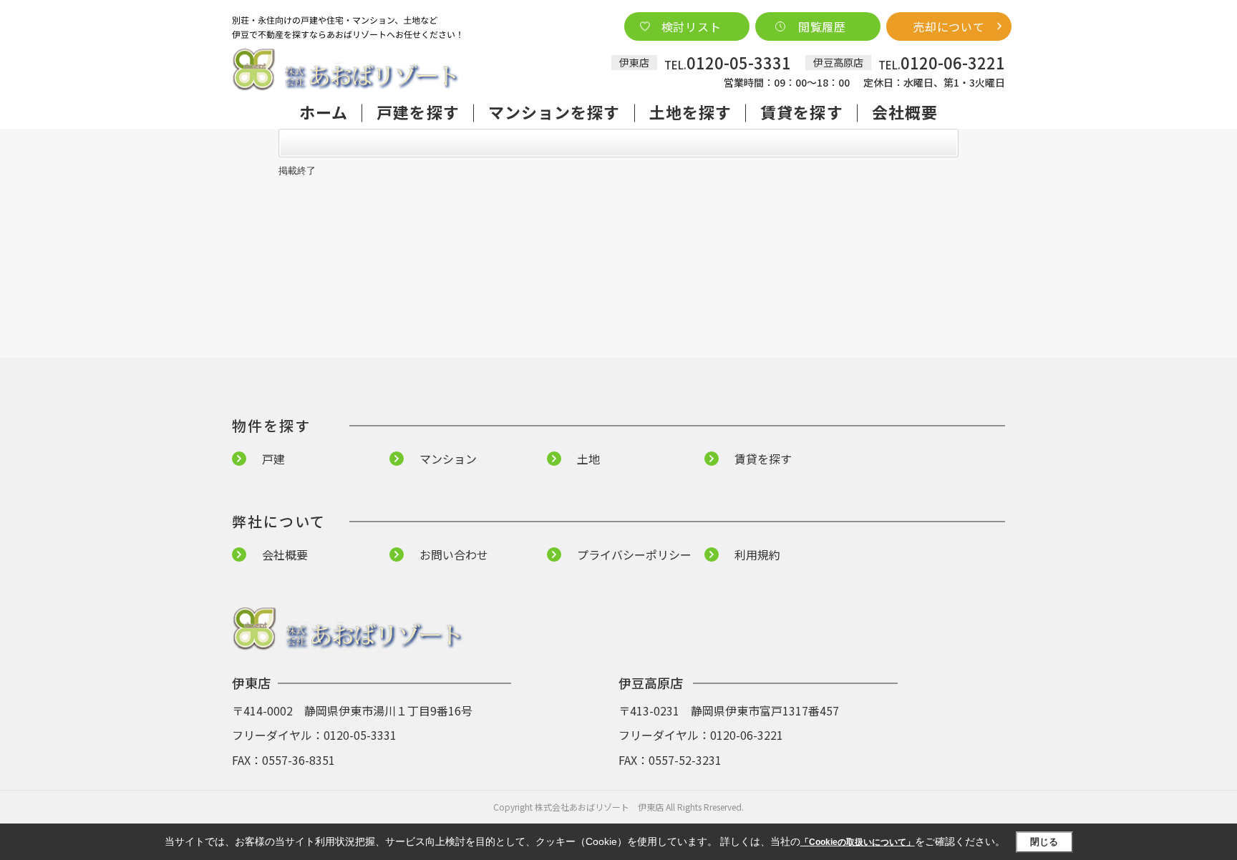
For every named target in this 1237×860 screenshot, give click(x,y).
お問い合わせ (453, 554)
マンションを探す (554, 111)
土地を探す (690, 111)
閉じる (1044, 841)
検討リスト (691, 26)
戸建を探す (418, 111)
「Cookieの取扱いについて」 (857, 842)
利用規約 (757, 554)
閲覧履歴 (822, 26)
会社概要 (905, 111)
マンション (448, 458)
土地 (588, 458)
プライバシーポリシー (634, 554)
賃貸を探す (801, 111)
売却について (949, 26)
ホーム (323, 111)
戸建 (273, 458)
